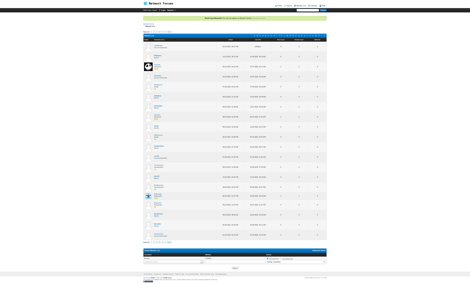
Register (170, 10)
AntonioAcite (158, 165)
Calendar (314, 6)
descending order (287, 259)
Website (208, 255)
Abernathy (157, 76)
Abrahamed (158, 85)
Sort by (268, 255)
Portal (279, 6)
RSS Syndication (221, 274)
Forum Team (148, 274)
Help (323, 6)
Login (163, 10)
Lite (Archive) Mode (192, 274)
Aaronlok (157, 65)
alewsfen (157, 115)
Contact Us (157, 274)
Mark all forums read (207, 274)
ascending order (274, 259)
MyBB (153, 277)
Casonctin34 (158, 234)
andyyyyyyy (158, 135)
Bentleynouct (158, 185)
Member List (301, 6)
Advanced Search (319, 250)
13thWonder (158, 46)
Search (289, 6)
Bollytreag (157, 194)
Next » (169, 32)
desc (162, 39)
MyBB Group (167, 277)
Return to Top (179, 274)
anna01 (156, 156)
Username (148, 255)
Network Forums (148, 24)
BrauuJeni (157, 203)
